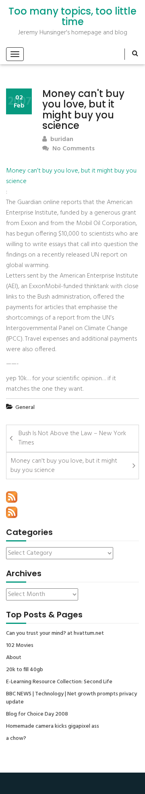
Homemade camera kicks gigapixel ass (52, 726)
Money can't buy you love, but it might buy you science (63, 466)
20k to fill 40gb (24, 670)
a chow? (16, 739)
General (25, 407)
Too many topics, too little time (72, 16)
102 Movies (19, 646)
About (13, 658)
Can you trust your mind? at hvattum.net (55, 634)
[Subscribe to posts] (11, 497)
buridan (61, 139)
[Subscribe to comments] (11, 512)
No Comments (73, 149)
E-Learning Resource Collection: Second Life (59, 682)
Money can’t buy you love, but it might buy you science (71, 176)
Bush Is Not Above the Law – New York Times (72, 438)
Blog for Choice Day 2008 (37, 714)
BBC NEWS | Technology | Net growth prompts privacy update (71, 698)
